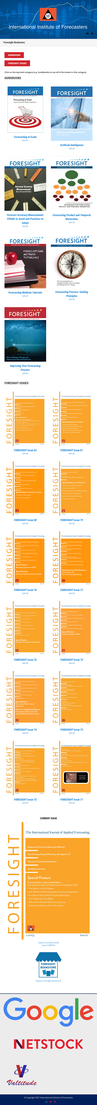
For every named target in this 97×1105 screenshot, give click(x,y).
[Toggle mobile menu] (92, 33)
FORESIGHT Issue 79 (71, 520)
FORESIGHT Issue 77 (71, 590)
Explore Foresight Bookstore (48, 981)
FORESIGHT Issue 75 (71, 659)
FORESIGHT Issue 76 (25, 659)
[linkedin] (46, 1102)
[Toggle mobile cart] (87, 33)
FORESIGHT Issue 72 (25, 799)
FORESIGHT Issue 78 (25, 590)
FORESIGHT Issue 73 (71, 729)
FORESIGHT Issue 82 (25, 450)
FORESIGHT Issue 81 (71, 450)
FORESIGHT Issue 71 (71, 799)
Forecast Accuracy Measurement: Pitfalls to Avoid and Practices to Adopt (25, 219)
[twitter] (42, 1102)
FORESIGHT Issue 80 (25, 520)
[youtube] (51, 1102)
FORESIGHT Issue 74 (25, 729)
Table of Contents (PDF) (48, 942)
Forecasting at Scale (25, 137)
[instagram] (55, 1102)
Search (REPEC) (48, 945)
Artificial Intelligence (71, 145)
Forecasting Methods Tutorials (25, 292)
